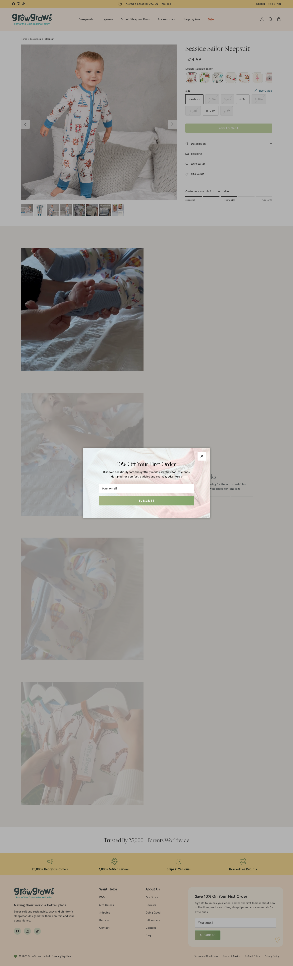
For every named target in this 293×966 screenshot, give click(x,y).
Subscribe (146, 500)
